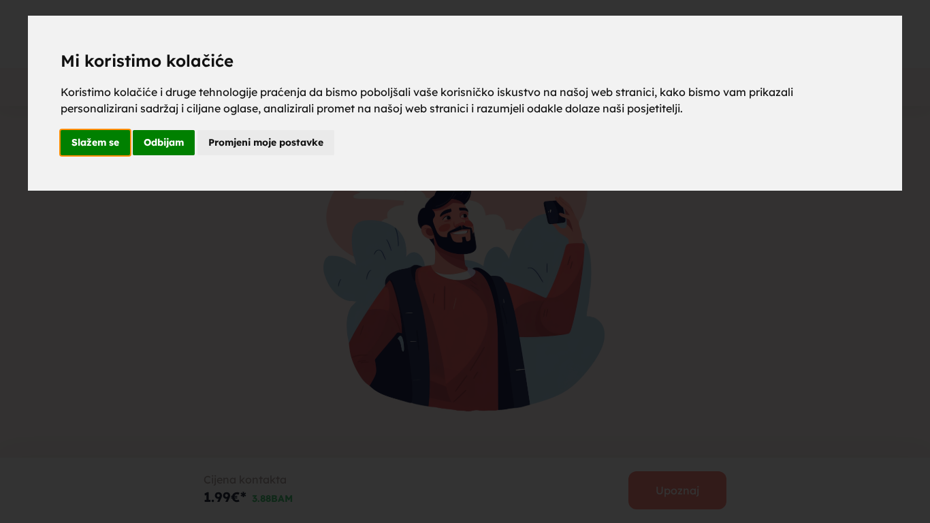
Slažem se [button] (95, 142)
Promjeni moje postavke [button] (265, 142)
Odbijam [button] (164, 142)
